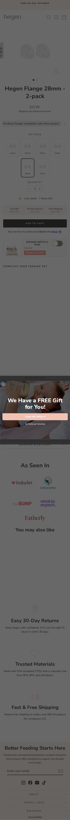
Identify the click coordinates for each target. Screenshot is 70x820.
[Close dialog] (3, 384)
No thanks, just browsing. (35, 424)
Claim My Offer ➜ (35, 416)
